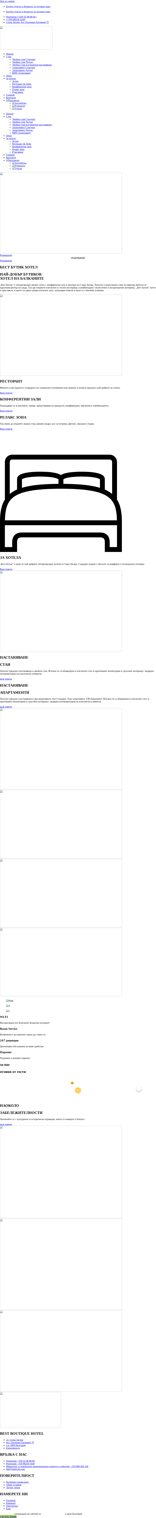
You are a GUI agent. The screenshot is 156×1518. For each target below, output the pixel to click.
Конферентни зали (22, 86)
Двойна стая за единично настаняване (32, 65)
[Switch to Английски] (19, 103)
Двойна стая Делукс (22, 62)
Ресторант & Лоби (21, 84)
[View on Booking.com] (78, 1090)
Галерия (10, 95)
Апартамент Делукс (22, 70)
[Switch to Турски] (17, 108)
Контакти (11, 97)
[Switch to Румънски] (18, 106)
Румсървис (17, 92)
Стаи (8, 56)
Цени (9, 75)
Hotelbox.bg (6, 1514)
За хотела (11, 78)
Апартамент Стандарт (23, 67)
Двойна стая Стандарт (23, 59)
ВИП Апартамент (21, 73)
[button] (17, 1088)
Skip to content (7, 1)
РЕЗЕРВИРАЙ (78, 258)
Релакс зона (18, 89)
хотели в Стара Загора (52, 1514)
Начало (10, 54)
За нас (15, 81)
